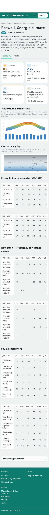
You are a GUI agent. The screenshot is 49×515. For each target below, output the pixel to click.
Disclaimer (5, 496)
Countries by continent (10, 478)
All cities (4, 475)
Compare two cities (35, 475)
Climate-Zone (17, 15)
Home (3, 23)
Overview (7, 56)
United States (16, 23)
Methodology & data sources (9, 492)
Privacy (4, 499)
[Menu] (3, 15)
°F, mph (42, 15)
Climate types (7, 482)
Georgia (25, 23)
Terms (3, 503)
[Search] (35, 15)
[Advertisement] (24, 6)
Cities (9, 23)
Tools (16, 56)
